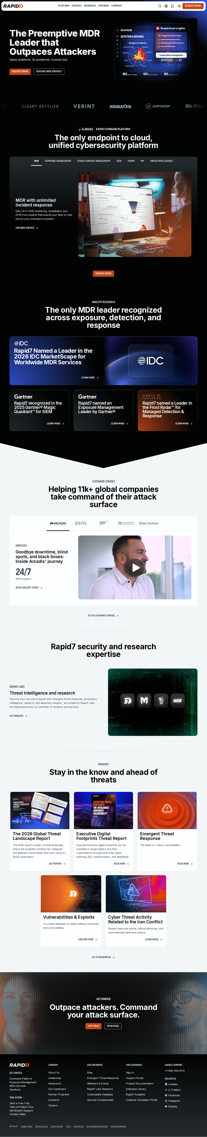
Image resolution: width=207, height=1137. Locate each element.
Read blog (113, 1026)
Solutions (15, 1089)
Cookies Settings (118, 1126)
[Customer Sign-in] (179, 6)
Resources (90, 6)
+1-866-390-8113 (175, 1070)
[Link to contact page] (172, 6)
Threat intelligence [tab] (161, 161)
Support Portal (134, 1078)
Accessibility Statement (97, 1126)
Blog (89, 1072)
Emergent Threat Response (103, 1078)
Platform (63, 6)
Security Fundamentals (100, 1099)
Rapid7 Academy (135, 1094)
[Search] (159, 6)
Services (77, 6)
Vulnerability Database (100, 1094)
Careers (52, 1105)
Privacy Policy (41, 1126)
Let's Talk (93, 1026)
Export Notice (57, 1126)
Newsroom (54, 1083)
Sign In (130, 1072)
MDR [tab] (36, 161)
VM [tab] (142, 161)
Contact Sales (17, 1114)
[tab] (58, 523)
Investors (53, 1099)
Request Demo (193, 6)
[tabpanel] (103, 214)
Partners (103, 6)
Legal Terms (26, 1126)
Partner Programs (58, 1094)
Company (117, 6)
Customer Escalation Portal (141, 1099)
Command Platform (21, 1078)
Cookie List (78, 1126)
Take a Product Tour (22, 1106)
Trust (68, 1126)
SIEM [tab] (119, 161)
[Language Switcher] (166, 6)
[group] (103, 106)
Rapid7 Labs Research (100, 1088)
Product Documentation (140, 1083)
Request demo (20, 71)
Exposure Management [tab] (58, 161)
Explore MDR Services (49, 71)
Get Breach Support (21, 1110)
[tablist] (103, 161)
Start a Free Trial (19, 1103)
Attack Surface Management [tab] (93, 161)
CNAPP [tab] (131, 161)
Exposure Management (23, 1082)
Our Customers (57, 1088)
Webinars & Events (98, 1083)
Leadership (54, 1078)
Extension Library (136, 1088)
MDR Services (18, 1085)
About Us (53, 1072)
